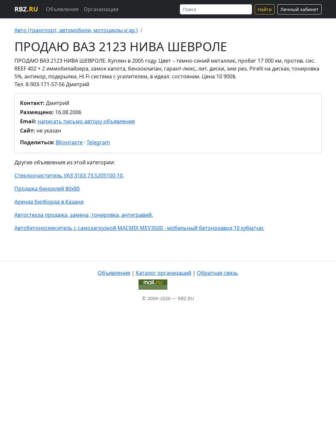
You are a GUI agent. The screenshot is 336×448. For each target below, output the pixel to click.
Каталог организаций (163, 272)
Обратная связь (217, 272)
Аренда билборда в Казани (49, 201)
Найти (265, 9)
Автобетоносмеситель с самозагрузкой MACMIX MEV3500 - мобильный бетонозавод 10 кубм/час (139, 228)
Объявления (62, 9)
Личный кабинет (299, 9)
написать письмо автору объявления (86, 121)
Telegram (98, 142)
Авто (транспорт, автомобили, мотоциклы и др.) (76, 30)
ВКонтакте (69, 142)
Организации (101, 9)
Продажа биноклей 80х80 (47, 188)
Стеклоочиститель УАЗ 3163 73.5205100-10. (69, 175)
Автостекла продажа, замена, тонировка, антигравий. (83, 214)
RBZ (26, 9)
